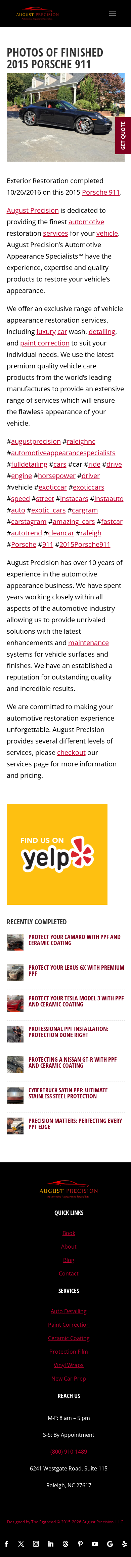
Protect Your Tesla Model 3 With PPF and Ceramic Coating (76, 1001)
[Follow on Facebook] (6, 1544)
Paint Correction (69, 1324)
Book (68, 1233)
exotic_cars (48, 510)
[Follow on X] (21, 1544)
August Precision (33, 210)
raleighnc (81, 441)
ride (94, 464)
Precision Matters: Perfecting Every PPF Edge (75, 1124)
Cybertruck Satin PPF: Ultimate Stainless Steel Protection (68, 1093)
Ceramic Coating (69, 1338)
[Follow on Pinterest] (80, 1544)
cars (60, 464)
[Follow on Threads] (65, 1544)
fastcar (112, 521)
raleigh (90, 532)
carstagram (29, 521)
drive (114, 464)
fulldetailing (29, 464)
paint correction (45, 342)
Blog (68, 1260)
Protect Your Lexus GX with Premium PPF (76, 970)
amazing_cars (74, 521)
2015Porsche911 (85, 544)
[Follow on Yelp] (125, 1544)
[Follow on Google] (110, 1544)
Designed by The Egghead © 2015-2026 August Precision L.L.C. (65, 1522)
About (69, 1246)
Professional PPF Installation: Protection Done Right (68, 1032)
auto (18, 510)
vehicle (107, 233)
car (62, 331)
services (55, 233)
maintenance (88, 642)
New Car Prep (68, 1378)
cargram (85, 510)
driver (91, 475)
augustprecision (36, 441)
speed (20, 498)
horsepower (57, 475)
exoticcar (53, 487)
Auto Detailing (69, 1311)
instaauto (109, 498)
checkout (71, 752)
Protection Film (68, 1351)
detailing (102, 331)
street (45, 498)
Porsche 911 (101, 192)
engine (21, 475)
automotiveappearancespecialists (63, 452)
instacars (74, 498)
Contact (69, 1273)
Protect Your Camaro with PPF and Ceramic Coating (75, 940)
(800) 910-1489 (68, 1451)
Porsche (23, 544)
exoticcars (88, 487)
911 (47, 544)
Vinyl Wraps (69, 1365)
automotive (86, 221)
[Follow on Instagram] (36, 1544)
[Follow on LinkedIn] (51, 1544)
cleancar (61, 532)
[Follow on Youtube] (95, 1544)
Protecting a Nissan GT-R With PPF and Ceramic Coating (73, 1062)
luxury (46, 331)
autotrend (26, 532)
